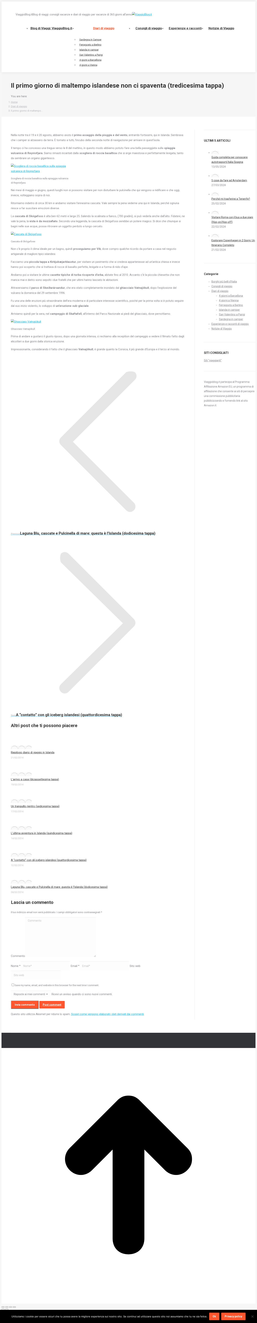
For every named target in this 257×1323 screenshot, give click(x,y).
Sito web (135, 966)
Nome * (16, 966)
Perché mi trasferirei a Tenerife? (230, 198)
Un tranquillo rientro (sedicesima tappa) (35, 806)
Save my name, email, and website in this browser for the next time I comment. (57, 985)
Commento (18, 956)
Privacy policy (233, 1316)
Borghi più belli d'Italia (224, 281)
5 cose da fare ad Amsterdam (229, 180)
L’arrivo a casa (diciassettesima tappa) (35, 779)
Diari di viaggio (219, 291)
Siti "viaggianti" (213, 360)
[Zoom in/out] (14, 1307)
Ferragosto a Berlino (231, 305)
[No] (252, 1316)
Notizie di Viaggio (221, 328)
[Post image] (21, 747)
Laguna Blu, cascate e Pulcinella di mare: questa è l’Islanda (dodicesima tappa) (59, 887)
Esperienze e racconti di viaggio (230, 323)
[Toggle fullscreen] (10, 1307)
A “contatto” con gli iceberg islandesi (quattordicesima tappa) (49, 860)
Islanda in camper (229, 309)
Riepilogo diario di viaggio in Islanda (32, 752)
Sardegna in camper (231, 319)
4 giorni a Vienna (229, 300)
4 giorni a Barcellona (231, 295)
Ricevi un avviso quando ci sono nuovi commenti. (81, 994)
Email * (75, 966)
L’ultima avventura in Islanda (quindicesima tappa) (41, 833)
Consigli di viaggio (221, 286)
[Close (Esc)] (3, 1307)
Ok (214, 1316)
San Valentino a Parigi (232, 314)
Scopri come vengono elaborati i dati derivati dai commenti (107, 1014)
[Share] (6, 1307)
